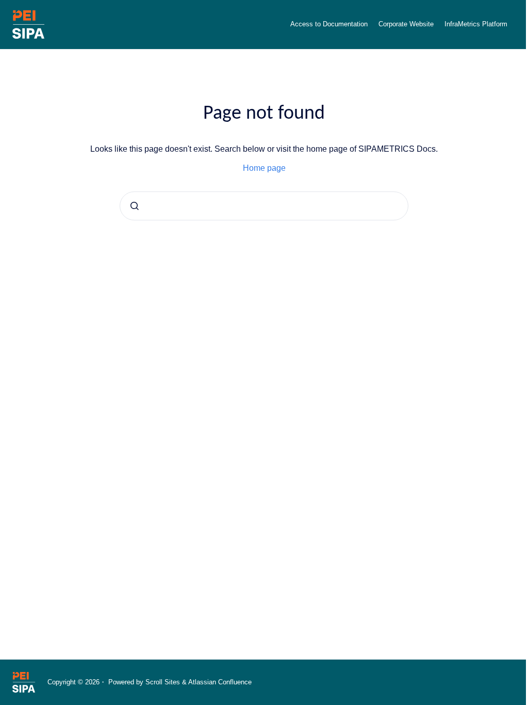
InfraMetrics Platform (475, 24)
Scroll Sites (162, 682)
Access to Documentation (329, 24)
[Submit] (134, 206)
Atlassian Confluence (220, 682)
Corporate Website (406, 24)
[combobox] (264, 206)
